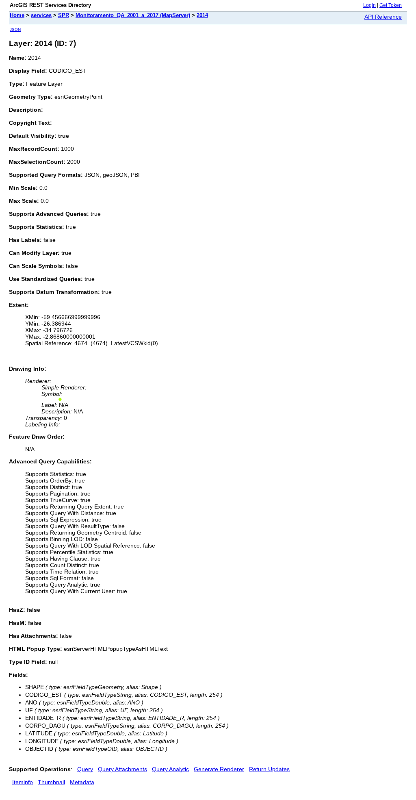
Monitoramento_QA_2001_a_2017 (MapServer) (133, 15)
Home (17, 15)
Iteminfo (22, 782)
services (41, 15)
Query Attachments (122, 769)
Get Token (390, 5)
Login (369, 5)
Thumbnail (51, 782)
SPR (63, 15)
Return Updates (269, 769)
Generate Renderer (219, 769)
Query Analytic (170, 769)
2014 (202, 15)
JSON (15, 29)
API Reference (383, 16)
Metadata (82, 782)
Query (85, 769)
